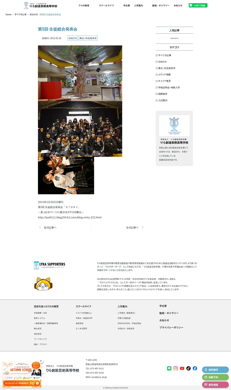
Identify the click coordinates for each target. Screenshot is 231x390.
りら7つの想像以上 (84, 312)
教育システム (39, 318)
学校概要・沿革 (40, 312)
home (8, 14)
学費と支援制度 (124, 318)
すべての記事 (20, 14)
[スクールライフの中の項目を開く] (116, 5)
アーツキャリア (40, 339)
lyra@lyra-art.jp (99, 377)
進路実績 (79, 323)
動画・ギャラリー (161, 5)
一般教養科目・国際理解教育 (46, 323)
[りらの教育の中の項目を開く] (92, 5)
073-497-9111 (97, 368)
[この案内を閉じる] (41, 361)
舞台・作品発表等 (88, 38)
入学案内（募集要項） (127, 312)
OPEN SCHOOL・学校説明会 (129, 323)
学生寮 (127, 5)
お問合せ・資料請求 (126, 328)
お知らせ (178, 5)
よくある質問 (81, 328)
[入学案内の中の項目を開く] (145, 5)
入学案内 (138, 5)
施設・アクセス (40, 344)
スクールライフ (106, 5)
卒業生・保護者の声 (84, 318)
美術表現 (37, 333)
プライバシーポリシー (171, 327)
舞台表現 (37, 328)
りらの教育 (84, 5)
